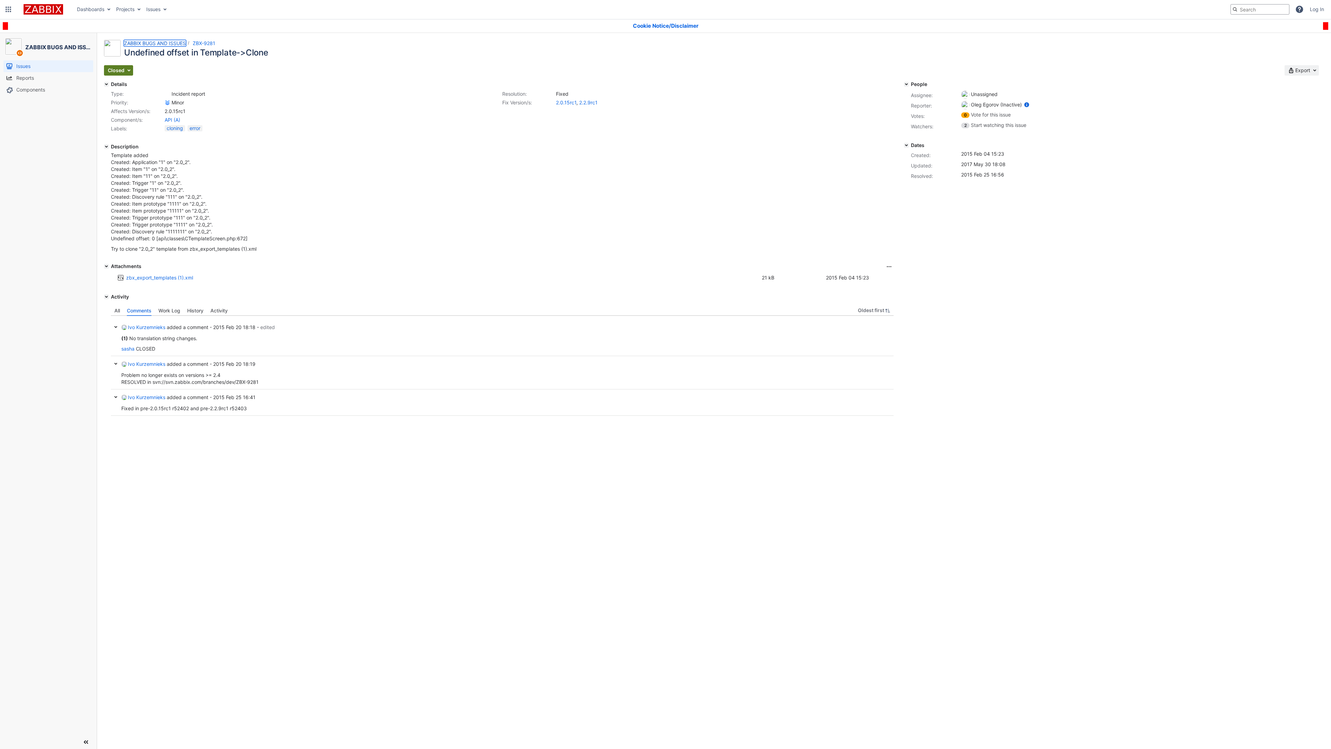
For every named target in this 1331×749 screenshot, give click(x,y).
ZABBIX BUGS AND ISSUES (155, 43)
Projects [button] (125, 9)
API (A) (172, 120)
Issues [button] (153, 9)
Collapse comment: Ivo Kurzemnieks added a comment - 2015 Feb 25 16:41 (116, 397)
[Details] (106, 84)
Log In (1317, 9)
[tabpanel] (502, 366)
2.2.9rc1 (588, 102)
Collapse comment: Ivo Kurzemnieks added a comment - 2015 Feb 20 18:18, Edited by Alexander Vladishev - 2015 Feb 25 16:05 (116, 327)
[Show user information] (1026, 104)
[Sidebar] (86, 742)
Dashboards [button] (90, 9)
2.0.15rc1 (566, 102)
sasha (127, 349)
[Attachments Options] (889, 266)
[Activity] (106, 296)
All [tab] (117, 310)
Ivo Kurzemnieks (146, 327)
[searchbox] (1260, 9)
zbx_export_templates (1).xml (159, 278)
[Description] (106, 146)
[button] (8, 9)
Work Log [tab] (169, 310)
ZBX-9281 (204, 43)
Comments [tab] (139, 310)
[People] (906, 84)
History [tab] (195, 310)
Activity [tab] (219, 310)
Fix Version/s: (517, 102)
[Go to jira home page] (43, 9)
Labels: (119, 128)
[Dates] (906, 145)
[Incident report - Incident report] (167, 94)
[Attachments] (106, 266)
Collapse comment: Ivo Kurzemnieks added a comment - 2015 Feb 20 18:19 (116, 364)
